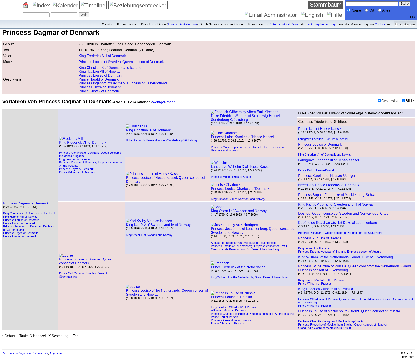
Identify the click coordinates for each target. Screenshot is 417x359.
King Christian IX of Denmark (148, 130)
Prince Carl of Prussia (224, 317)
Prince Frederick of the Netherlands (238, 267)
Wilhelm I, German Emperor (228, 310)
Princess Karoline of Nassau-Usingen (327, 176)
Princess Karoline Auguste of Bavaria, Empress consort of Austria (339, 251)
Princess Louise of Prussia (231, 297)
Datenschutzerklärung (284, 24)
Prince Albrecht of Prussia (227, 323)
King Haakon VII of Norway (99, 71)
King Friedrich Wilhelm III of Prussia (321, 280)
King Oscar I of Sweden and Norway (239, 211)
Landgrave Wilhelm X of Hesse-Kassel (240, 166)
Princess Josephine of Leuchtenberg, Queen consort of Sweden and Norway (253, 230)
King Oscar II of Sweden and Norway (149, 235)
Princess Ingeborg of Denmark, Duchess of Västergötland (123, 83)
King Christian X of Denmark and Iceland (110, 67)
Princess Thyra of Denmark (100, 87)
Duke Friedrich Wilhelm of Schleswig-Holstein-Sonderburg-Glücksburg (247, 118)
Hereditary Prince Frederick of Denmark (328, 185)
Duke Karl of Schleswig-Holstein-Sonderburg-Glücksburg (161, 140)
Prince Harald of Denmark (99, 79)
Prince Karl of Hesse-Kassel (320, 129)
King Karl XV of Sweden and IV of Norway (158, 225)
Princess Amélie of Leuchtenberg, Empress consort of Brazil (249, 246)
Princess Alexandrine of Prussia (231, 320)
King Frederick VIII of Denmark (102, 56)
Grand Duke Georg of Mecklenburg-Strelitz (325, 327)
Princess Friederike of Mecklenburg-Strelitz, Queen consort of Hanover (342, 324)
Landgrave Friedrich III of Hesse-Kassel (323, 139)
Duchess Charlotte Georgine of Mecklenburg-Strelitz (331, 321)
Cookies (380, 24)
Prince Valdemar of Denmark (77, 172)
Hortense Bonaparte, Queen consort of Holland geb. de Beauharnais (341, 232)
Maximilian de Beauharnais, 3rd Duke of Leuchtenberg (245, 249)
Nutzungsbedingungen (322, 24)
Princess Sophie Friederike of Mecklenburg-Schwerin (339, 195)
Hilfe (413, 17)
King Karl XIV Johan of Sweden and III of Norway (336, 204)
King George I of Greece (74, 159)
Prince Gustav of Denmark (99, 91)
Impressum (57, 353)
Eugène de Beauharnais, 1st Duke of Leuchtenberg (337, 222)
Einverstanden (405, 24)
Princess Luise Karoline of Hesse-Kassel (242, 137)
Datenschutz (40, 353)
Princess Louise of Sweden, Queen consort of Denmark (121, 62)
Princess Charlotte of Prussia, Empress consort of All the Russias (252, 313)
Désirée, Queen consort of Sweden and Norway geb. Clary (343, 213)
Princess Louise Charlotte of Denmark (240, 189)
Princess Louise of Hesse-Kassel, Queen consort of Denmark (165, 179)
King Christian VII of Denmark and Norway (324, 154)
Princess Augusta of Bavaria (320, 238)
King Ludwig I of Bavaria (313, 248)
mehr (170, 102)
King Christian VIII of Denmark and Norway (238, 199)
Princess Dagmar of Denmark (26, 203)
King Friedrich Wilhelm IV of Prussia (233, 307)
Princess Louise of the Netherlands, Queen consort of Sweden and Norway (167, 292)
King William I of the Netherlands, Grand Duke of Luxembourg (345, 257)
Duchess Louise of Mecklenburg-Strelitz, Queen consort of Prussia (349, 311)
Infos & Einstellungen (182, 24)
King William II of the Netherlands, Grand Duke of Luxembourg (250, 277)
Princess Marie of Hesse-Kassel (231, 176)
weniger (158, 102)
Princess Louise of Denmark (100, 75)
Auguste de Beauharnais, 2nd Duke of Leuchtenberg (243, 242)
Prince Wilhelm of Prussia (314, 283)
